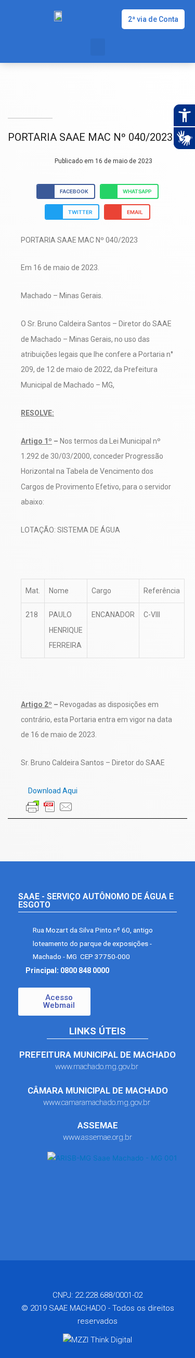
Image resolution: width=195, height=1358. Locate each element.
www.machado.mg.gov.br (97, 1066)
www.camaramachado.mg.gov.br (97, 1102)
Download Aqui (52, 791)
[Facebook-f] (88, 1280)
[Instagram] (107, 1280)
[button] (153, 19)
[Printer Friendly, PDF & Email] (49, 807)
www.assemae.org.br (97, 1137)
